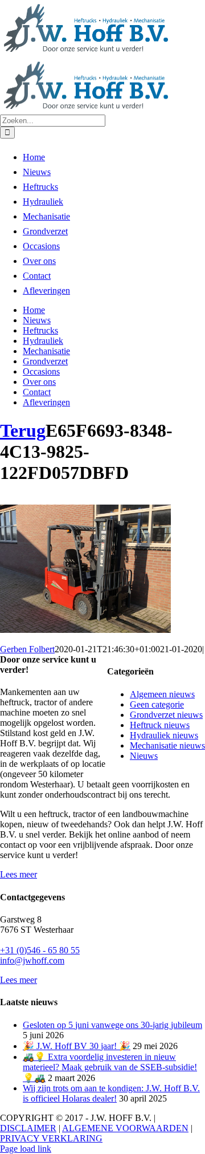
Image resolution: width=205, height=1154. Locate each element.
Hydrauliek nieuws (164, 735)
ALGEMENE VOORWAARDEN (125, 1128)
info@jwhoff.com (32, 960)
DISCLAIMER (28, 1128)
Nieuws (144, 756)
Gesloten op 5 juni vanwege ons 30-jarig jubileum (112, 1025)
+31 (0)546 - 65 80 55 (40, 950)
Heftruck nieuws (160, 725)
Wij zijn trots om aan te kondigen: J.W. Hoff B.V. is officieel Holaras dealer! (111, 1093)
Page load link (25, 1148)
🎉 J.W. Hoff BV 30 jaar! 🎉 (76, 1046)
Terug (23, 430)
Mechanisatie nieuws (167, 745)
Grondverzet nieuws (166, 715)
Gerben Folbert (27, 649)
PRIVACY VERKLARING (51, 1138)
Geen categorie (157, 704)
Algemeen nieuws (162, 694)
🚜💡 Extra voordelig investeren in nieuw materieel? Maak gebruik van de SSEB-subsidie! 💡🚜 (110, 1067)
